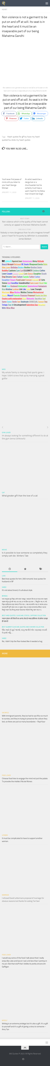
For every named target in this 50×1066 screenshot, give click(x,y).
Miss (12, 292)
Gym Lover (6, 432)
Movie (4, 550)
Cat (3, 493)
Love (4, 576)
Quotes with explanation (12, 298)
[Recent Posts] (9, 569)
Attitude (40, 261)
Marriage (5, 292)
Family (26, 277)
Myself (4, 1020)
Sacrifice (38, 298)
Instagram (42, 286)
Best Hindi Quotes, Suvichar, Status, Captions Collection (24, 615)
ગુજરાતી (8, 261)
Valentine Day (32, 305)
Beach (4, 264)
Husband (14, 286)
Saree (4, 587)
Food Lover (6, 775)
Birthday (14, 267)
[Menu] (47, 3)
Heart (4, 9)
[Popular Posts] (25, 569)
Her (45, 283)
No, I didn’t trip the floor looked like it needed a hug (22, 641)
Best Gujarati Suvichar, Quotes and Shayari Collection (23, 627)
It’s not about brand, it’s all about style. (17, 590)
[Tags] (40, 569)
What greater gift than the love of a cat (20, 495)
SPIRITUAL (33, 301)
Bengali (5, 596)
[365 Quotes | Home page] (4, 3)
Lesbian (5, 835)
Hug (8, 286)
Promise (23, 295)
